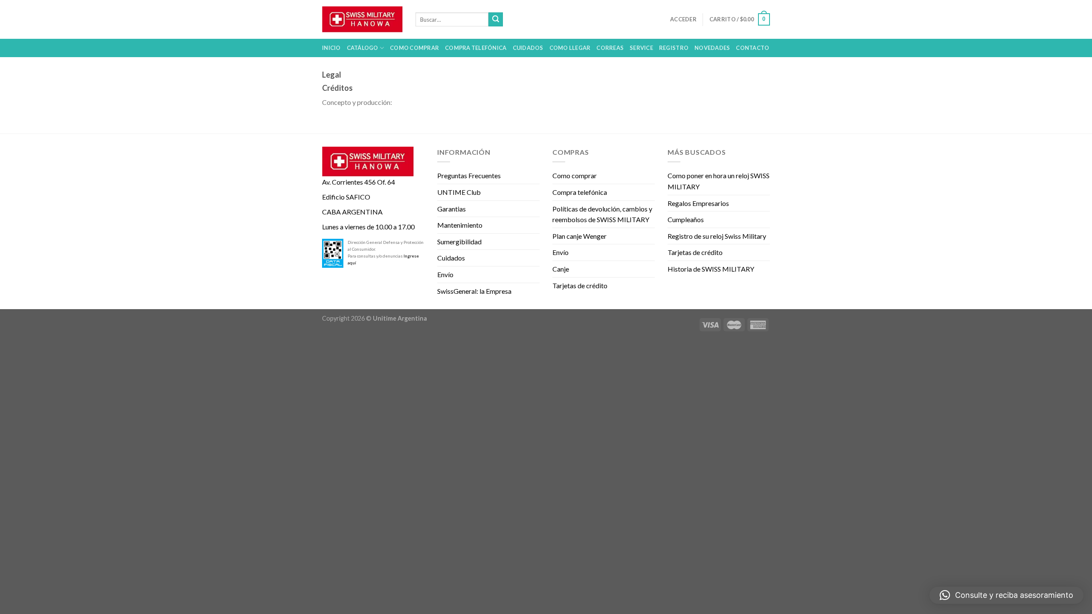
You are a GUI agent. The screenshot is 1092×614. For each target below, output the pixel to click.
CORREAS (610, 47)
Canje (560, 269)
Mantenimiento (459, 225)
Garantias (451, 209)
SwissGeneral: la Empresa (474, 291)
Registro (673, 47)
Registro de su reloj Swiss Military (717, 236)
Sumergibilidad (459, 241)
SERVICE (641, 47)
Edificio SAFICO (346, 197)
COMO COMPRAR (414, 47)
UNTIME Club (459, 192)
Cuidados (451, 258)
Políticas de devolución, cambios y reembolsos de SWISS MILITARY (602, 214)
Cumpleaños (686, 219)
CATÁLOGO (362, 47)
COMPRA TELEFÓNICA (475, 47)
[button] (1006, 595)
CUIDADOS (528, 47)
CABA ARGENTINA (352, 212)
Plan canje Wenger (579, 236)
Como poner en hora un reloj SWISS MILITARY (719, 181)
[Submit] (495, 19)
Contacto (752, 47)
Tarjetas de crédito (579, 285)
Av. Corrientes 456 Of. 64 (358, 182)
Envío (445, 274)
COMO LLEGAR (570, 47)
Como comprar (574, 175)
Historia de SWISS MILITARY (711, 269)
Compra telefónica (579, 192)
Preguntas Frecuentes (469, 175)
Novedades (712, 47)
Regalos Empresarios (698, 203)
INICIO (331, 47)
